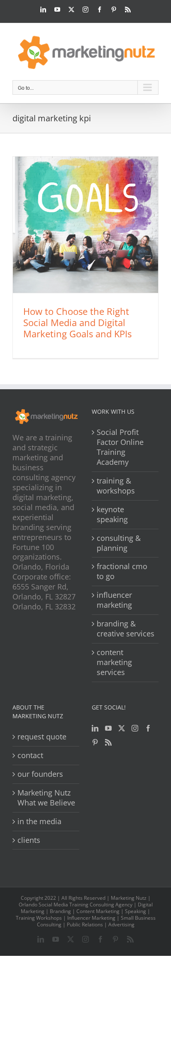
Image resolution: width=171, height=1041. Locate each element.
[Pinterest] (95, 742)
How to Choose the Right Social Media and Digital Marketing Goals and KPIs (77, 322)
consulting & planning (119, 543)
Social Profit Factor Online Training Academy (120, 447)
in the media (39, 821)
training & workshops (116, 486)
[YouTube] (108, 728)
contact (30, 755)
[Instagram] (135, 728)
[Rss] (108, 742)
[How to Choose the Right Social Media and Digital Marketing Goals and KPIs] (85, 225)
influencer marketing (114, 600)
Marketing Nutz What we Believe (46, 798)
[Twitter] (121, 728)
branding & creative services (125, 628)
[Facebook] (148, 728)
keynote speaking (112, 514)
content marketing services (114, 662)
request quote (41, 736)
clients (28, 840)
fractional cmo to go (122, 571)
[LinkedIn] (95, 728)
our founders (40, 774)
